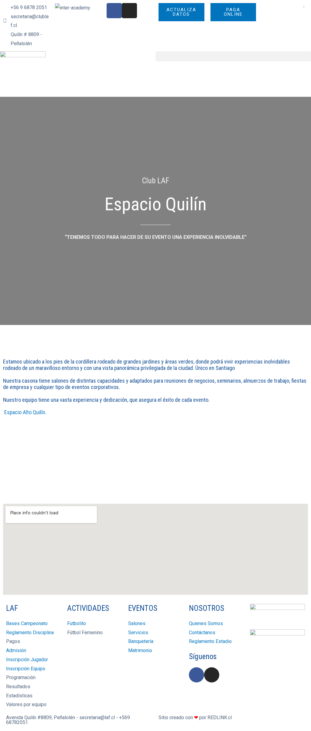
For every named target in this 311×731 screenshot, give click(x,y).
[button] (233, 56)
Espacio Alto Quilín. (24, 412)
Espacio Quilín (155, 204)
